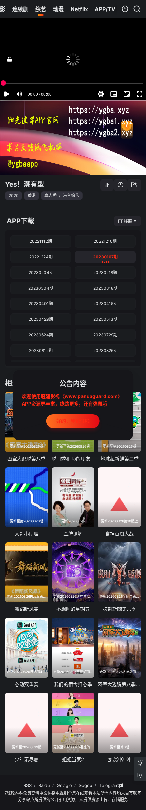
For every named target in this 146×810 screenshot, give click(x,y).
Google (64, 785)
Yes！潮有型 (24, 184)
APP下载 (20, 221)
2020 (13, 195)
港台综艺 (71, 195)
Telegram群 (111, 785)
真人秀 (50, 195)
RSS (27, 785)
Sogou (85, 785)
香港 (32, 195)
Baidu (44, 785)
